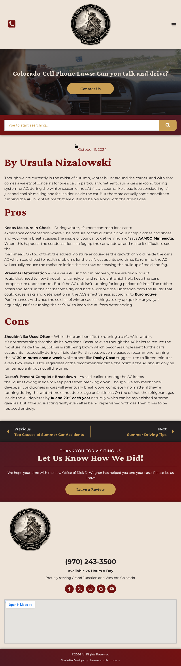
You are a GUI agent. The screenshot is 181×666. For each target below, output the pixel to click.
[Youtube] (111, 588)
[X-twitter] (79, 588)
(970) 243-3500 (90, 562)
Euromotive (145, 294)
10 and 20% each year (70, 398)
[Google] (101, 588)
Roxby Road (104, 358)
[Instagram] (90, 588)
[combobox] (81, 125)
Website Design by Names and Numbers (90, 660)
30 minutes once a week (39, 358)
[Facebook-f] (69, 588)
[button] (174, 24)
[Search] (168, 125)
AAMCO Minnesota (155, 238)
